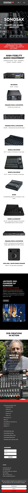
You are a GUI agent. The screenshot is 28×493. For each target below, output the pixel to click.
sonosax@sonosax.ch (10, 476)
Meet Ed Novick (14, 356)
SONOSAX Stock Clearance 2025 (11, 439)
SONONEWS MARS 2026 (9, 437)
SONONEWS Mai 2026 (9, 433)
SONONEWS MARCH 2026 (9, 435)
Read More (14, 385)
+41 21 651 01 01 (8, 474)
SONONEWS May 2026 (9, 431)
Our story (6, 300)
